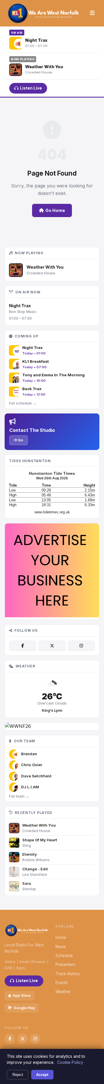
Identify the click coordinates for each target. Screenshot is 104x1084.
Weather (63, 991)
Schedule (64, 955)
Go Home (55, 210)
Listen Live (31, 88)
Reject (17, 1074)
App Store (22, 995)
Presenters (65, 964)
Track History (67, 973)
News (60, 946)
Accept (42, 1074)
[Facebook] (22, 646)
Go (20, 440)
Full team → (19, 796)
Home (60, 937)
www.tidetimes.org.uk (52, 512)
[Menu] (92, 13)
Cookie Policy (70, 1062)
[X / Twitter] (52, 646)
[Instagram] (81, 646)
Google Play (24, 1008)
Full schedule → (22, 403)
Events (61, 982)
